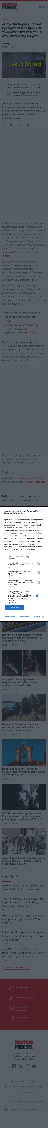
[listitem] (24, 557)
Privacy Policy (38, 617)
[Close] (43, 511)
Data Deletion (9, 617)
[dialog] (24, 564)
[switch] (38, 563)
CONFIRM (14, 608)
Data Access (24, 617)
